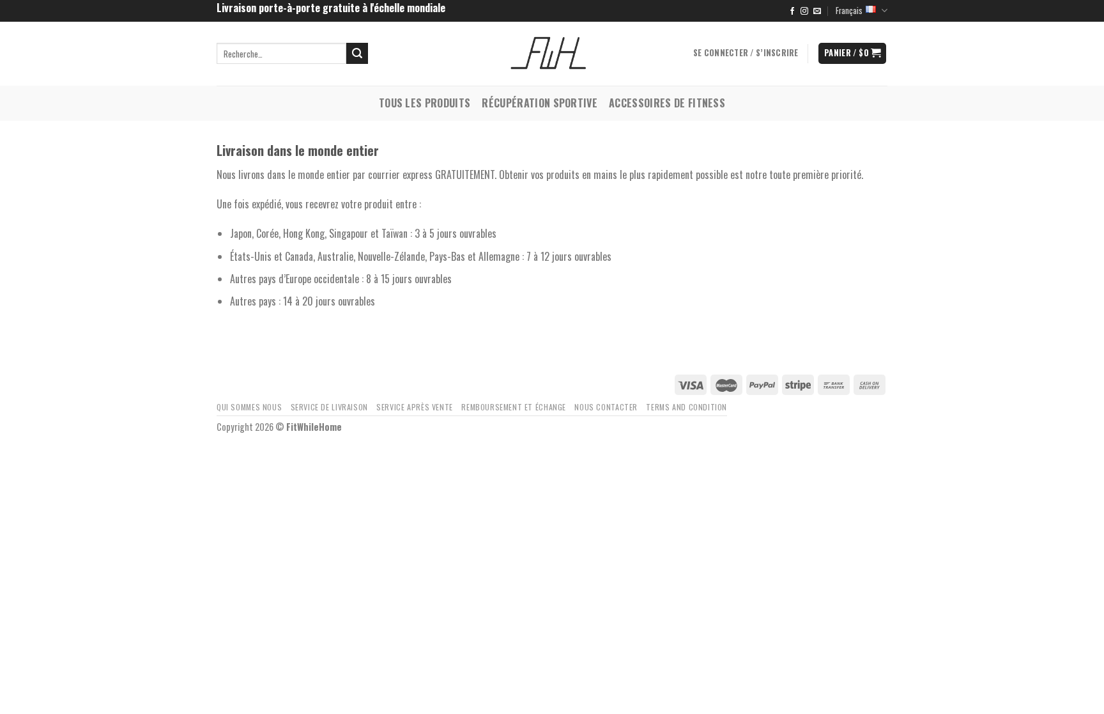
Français (849, 10)
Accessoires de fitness (667, 103)
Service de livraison (329, 407)
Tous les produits (424, 103)
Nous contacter (606, 407)
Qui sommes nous (249, 407)
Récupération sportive (539, 103)
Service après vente (414, 407)
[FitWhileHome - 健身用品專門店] (552, 53)
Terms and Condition (686, 407)
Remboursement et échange (513, 407)
